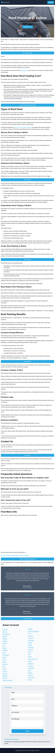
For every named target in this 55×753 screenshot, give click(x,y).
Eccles (4, 659)
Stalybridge (31, 668)
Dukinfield (30, 663)
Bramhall (30, 675)
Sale (29, 633)
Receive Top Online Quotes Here (27, 559)
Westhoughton (15, 555)
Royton (30, 642)
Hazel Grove (31, 677)
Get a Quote (27, 26)
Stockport (30, 665)
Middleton (5, 675)
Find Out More (27, 179)
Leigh (4, 652)
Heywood (5, 664)
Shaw (29, 652)
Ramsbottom (6, 655)
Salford (4, 668)
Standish (5, 673)
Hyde (29, 670)
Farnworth (3, 555)
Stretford (30, 629)
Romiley (30, 672)
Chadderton (31, 640)
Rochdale (30, 636)
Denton (30, 661)
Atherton (21, 555)
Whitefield (5, 650)
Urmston (5, 671)
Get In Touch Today (27, 53)
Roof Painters (24, 70)
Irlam (4, 666)
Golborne (5, 678)
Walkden (9, 555)
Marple (30, 679)
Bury (4, 645)
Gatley (29, 656)
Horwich (5, 643)
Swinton (5, 648)
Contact (51, 2)
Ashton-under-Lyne (33, 659)
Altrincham (31, 647)
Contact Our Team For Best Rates (27, 105)
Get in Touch (27, 259)
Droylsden (30, 649)
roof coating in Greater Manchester (23, 127)
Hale (29, 654)
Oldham (30, 645)
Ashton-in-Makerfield (33, 631)
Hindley (5, 657)
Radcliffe (26, 555)
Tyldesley (5, 641)
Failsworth (30, 638)
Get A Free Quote (27, 618)
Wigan (4, 661)
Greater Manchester (8, 680)
